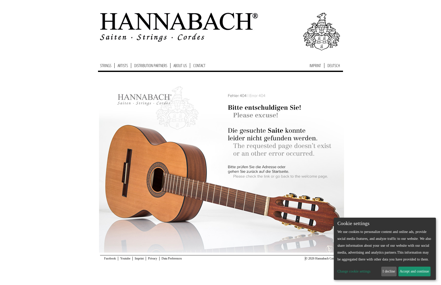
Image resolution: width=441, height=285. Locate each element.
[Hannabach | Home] (179, 26)
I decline (389, 271)
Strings (105, 65)
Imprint (315, 65)
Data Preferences (172, 258)
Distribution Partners (150, 65)
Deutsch (333, 65)
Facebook (110, 258)
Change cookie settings (353, 271)
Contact (199, 65)
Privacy (152, 258)
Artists (123, 65)
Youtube (125, 258)
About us (180, 65)
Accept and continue (414, 271)
